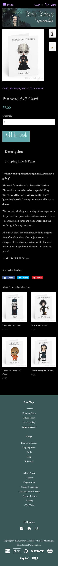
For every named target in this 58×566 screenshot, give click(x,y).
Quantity (7, 116)
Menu (10, 4)
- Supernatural (29, 482)
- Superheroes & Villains (29, 491)
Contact (29, 408)
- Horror (29, 477)
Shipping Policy (29, 413)
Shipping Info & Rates (20, 161)
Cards (5, 88)
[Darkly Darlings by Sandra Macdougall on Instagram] (36, 529)
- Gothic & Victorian (29, 486)
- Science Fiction (29, 496)
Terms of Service (29, 426)
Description (14, 151)
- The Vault (29, 505)
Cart (53, 4)
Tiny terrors (36, 88)
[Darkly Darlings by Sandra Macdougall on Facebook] (22, 529)
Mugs (29, 456)
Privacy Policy (29, 422)
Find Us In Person (29, 442)
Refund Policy (29, 417)
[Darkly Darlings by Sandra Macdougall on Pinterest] (29, 529)
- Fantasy (29, 500)
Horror (25, 88)
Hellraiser (15, 88)
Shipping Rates (29, 447)
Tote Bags (29, 461)
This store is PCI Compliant (29, 544)
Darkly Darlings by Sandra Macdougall (37, 540)
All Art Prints (29, 473)
